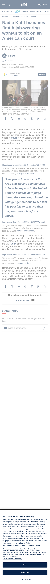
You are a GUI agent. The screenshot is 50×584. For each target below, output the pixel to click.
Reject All (25, 572)
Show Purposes (25, 579)
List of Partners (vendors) (12, 559)
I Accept (25, 565)
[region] (25, 546)
